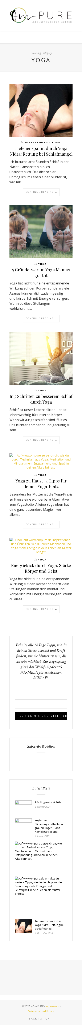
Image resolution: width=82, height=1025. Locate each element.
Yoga (56, 142)
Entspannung (36, 142)
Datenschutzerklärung (41, 1011)
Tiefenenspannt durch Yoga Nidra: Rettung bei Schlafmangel (41, 151)
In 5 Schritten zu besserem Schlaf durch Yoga (41, 399)
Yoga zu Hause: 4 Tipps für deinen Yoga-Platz (41, 483)
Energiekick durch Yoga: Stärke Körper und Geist (41, 568)
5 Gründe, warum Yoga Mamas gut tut (41, 272)
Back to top (40, 1018)
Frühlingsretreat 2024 (48, 802)
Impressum (53, 1006)
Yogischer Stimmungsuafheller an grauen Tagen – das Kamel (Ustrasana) (50, 826)
